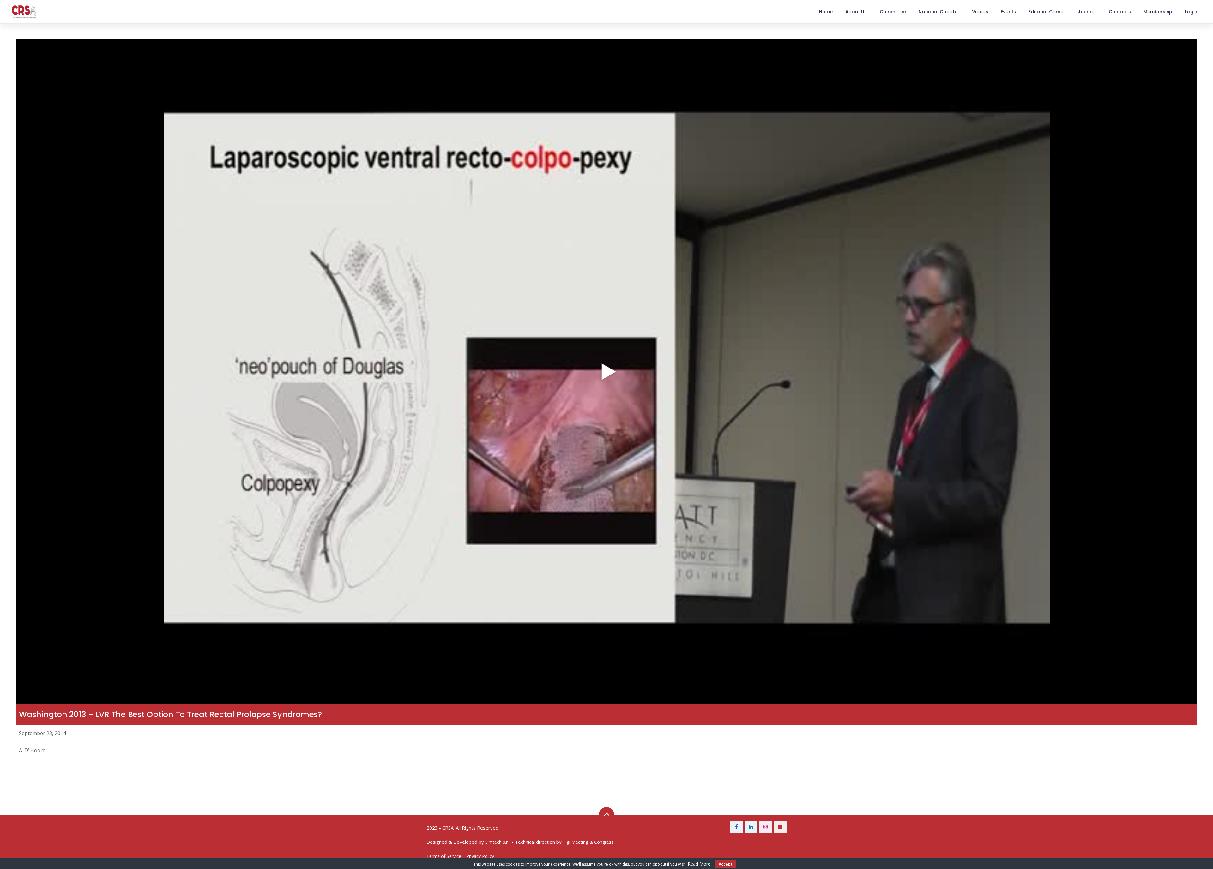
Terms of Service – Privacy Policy (460, 856)
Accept (726, 864)
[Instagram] (765, 827)
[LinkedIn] (751, 827)
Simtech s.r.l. (497, 842)
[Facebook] (736, 827)
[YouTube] (780, 827)
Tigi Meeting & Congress (588, 842)
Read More (700, 864)
